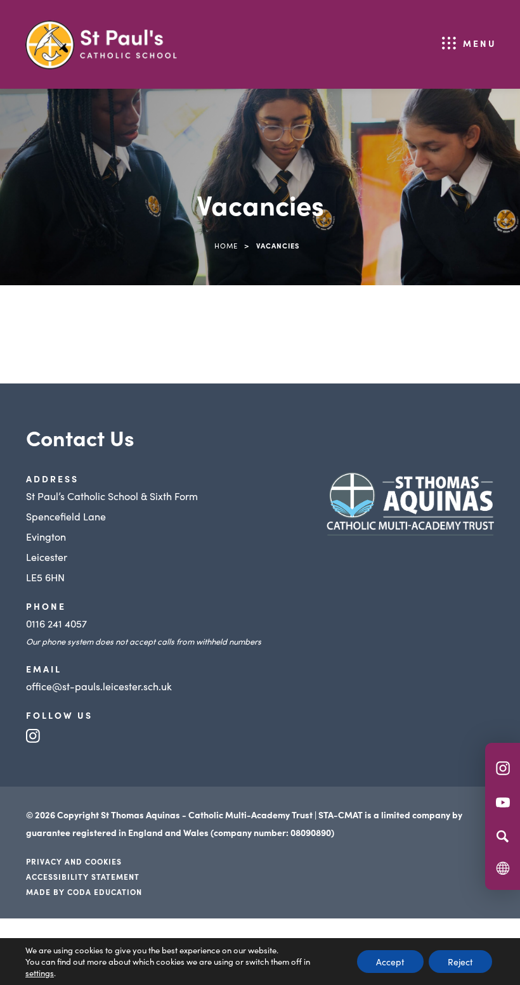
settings (39, 973)
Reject (460, 961)
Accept (390, 961)
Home (226, 245)
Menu (480, 43)
